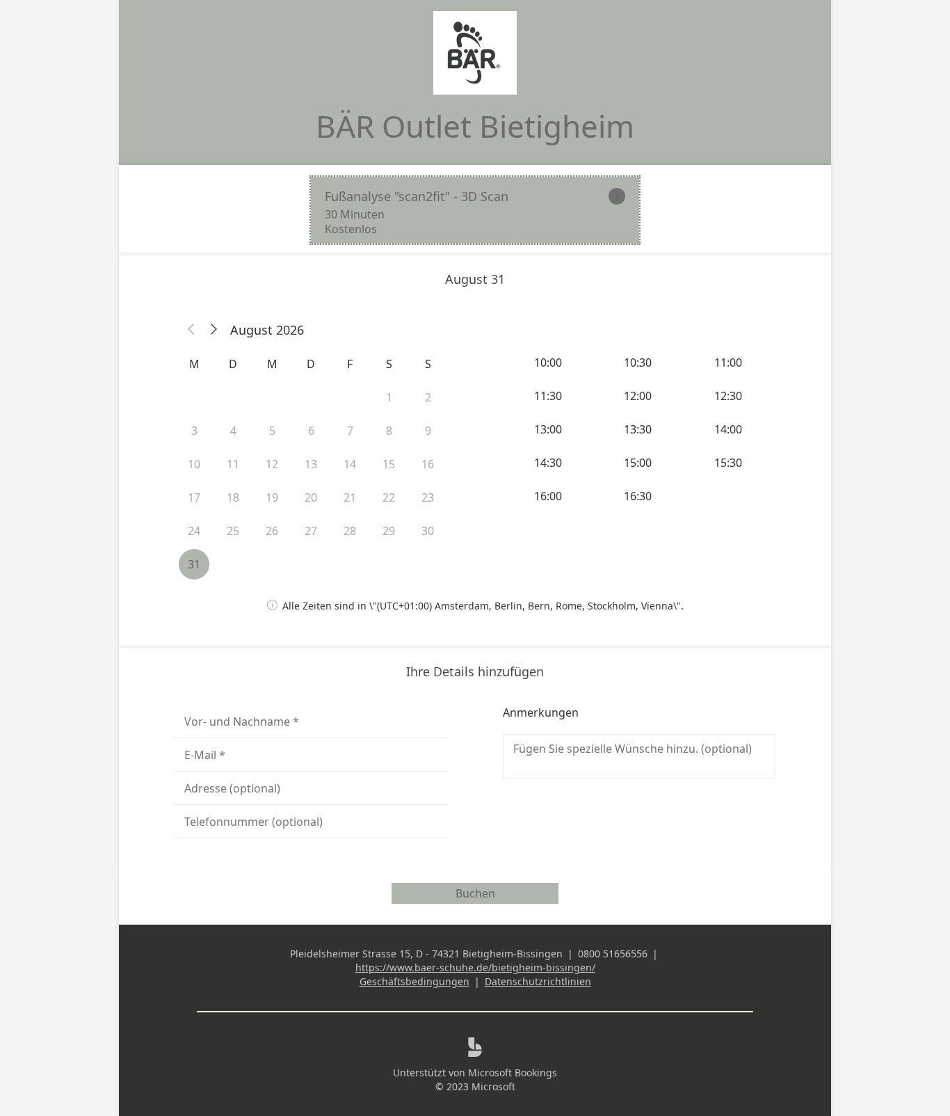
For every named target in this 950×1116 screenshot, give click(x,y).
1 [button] (389, 397)
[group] (639, 429)
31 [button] (194, 564)
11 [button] (233, 464)
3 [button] (194, 430)
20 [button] (311, 497)
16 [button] (427, 464)
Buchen (475, 893)
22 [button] (389, 497)
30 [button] (427, 531)
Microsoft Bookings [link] (512, 1072)
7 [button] (350, 430)
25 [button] (233, 531)
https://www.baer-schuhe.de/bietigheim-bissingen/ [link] (475, 967)
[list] (475, 210)
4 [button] (233, 430)
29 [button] (389, 531)
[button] (191, 329)
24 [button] (194, 531)
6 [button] (311, 430)
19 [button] (272, 497)
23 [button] (427, 497)
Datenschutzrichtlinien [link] (538, 981)
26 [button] (272, 531)
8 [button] (389, 430)
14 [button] (350, 464)
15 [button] (389, 464)
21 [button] (350, 497)
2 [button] (428, 397)
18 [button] (233, 497)
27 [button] (311, 531)
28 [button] (350, 531)
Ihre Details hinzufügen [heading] (475, 671)
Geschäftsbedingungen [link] (414, 981)
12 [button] (272, 464)
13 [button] (311, 464)
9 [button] (428, 430)
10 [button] (194, 464)
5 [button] (272, 430)
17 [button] (194, 497)
